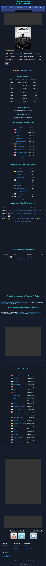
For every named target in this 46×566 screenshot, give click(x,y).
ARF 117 (15, 415)
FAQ (26, 545)
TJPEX (15, 392)
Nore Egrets (16, 395)
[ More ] (23, 157)
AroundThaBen (17, 437)
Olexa (17, 132)
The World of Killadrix (22, 152)
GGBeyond (6, 555)
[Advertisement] (23, 19)
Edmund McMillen (21, 141)
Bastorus (15, 401)
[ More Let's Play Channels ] (23, 221)
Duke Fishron (17, 439)
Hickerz (15, 403)
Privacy (26, 547)
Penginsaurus (20, 146)
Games (16, 548)
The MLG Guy (20, 149)
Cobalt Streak (20, 177)
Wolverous (13, 218)
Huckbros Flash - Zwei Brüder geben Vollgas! (25, 423)
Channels (24, 70)
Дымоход (16, 428)
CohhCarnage (20, 180)
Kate (14, 398)
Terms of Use (28, 548)
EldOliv (15, 431)
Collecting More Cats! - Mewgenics (27, 216)
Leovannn (16, 381)
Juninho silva (17, 384)
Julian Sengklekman (18, 406)
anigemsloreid (17, 409)
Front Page (6, 545)
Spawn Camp (15, 256)
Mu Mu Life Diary (18, 386)
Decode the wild (17, 442)
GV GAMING (16, 426)
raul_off (15, 378)
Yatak (11, 213)
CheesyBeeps (20, 188)
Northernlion (19, 138)
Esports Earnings (7, 556)
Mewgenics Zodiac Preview (34, 312)
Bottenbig (18, 130)
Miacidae (12, 216)
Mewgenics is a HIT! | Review (28, 257)
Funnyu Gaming (17, 375)
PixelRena (16, 389)
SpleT (18, 183)
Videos (31, 70)
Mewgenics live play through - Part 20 (28, 213)
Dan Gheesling (20, 155)
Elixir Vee (19, 174)
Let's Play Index (7, 558)
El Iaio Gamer (20, 171)
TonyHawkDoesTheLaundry (24, 191)
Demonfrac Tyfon (18, 417)
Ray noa (15, 434)
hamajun (15, 420)
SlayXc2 (18, 143)
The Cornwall (13, 210)
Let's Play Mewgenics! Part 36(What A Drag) (30, 210)
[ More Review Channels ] (23, 259)
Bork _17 (19, 196)
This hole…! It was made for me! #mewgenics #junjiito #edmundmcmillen (22, 301)
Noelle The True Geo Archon (21, 412)
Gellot (17, 135)
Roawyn (19, 185)
